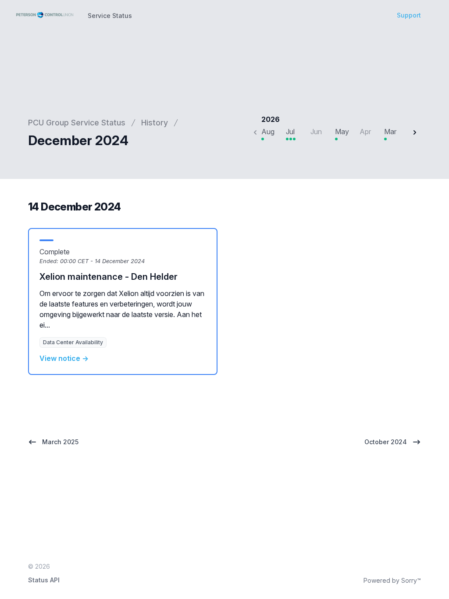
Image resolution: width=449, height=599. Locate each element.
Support (409, 15)
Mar (390, 131)
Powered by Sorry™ (392, 580)
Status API (44, 580)
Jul (290, 131)
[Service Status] (44, 15)
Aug (267, 131)
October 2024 (385, 442)
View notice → (64, 358)
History (154, 122)
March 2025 (60, 442)
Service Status (110, 15)
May (342, 131)
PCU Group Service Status (76, 122)
